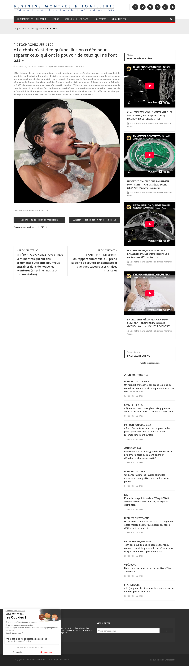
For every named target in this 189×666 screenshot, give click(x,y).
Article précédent (28, 250)
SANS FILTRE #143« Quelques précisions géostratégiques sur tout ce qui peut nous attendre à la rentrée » (148, 408)
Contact (83, 19)
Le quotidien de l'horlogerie (31, 19)
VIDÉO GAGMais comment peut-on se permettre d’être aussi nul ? (148, 568)
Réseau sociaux (133, 352)
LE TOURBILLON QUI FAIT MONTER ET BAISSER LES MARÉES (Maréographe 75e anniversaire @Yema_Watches (148, 254)
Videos (55, 19)
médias (130, 55)
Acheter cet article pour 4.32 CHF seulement (94, 219)
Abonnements (119, 19)
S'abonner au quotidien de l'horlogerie (39, 219)
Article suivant (106, 250)
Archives (69, 19)
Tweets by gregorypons (149, 362)
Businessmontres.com (39, 659)
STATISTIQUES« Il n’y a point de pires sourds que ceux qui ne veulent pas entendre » (149, 588)
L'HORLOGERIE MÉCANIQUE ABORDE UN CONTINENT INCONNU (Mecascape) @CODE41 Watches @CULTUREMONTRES (148, 323)
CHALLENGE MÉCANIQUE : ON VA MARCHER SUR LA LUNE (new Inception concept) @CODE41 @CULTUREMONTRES (149, 115)
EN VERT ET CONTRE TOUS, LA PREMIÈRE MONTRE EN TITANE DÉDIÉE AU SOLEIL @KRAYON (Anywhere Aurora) (148, 184)
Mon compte (100, 19)
